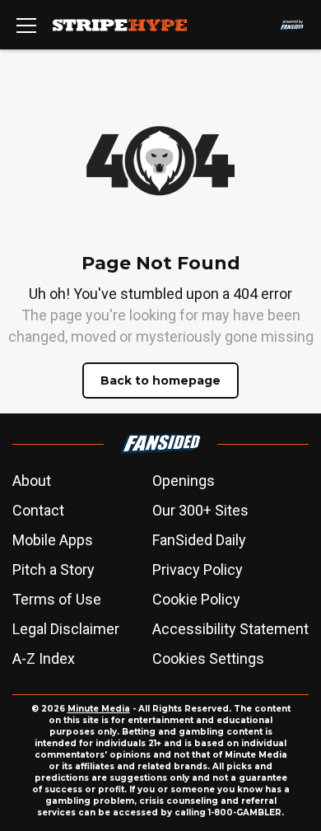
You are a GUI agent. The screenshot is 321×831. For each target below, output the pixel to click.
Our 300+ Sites (200, 510)
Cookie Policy (196, 599)
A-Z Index (43, 658)
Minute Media (98, 708)
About (31, 480)
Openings (183, 480)
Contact (38, 510)
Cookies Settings (208, 658)
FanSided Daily (199, 540)
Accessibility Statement (230, 628)
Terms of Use (56, 599)
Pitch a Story (53, 569)
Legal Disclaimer (65, 628)
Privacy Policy (197, 569)
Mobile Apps (52, 540)
